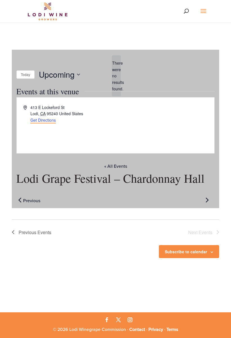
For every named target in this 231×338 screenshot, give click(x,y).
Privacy (155, 329)
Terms (172, 329)
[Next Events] (207, 200)
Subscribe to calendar (186, 251)
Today (25, 74)
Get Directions (43, 120)
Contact (137, 329)
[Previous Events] (19, 200)
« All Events (115, 166)
